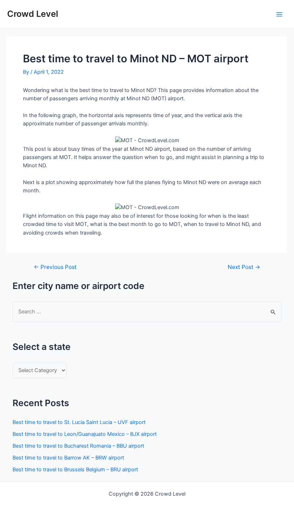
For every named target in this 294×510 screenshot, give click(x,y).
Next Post (244, 267)
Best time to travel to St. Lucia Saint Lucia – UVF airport (79, 422)
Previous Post (55, 267)
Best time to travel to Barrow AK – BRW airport (68, 457)
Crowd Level (32, 14)
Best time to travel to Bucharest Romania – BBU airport (78, 446)
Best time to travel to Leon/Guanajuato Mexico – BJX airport (85, 434)
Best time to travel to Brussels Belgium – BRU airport (75, 469)
